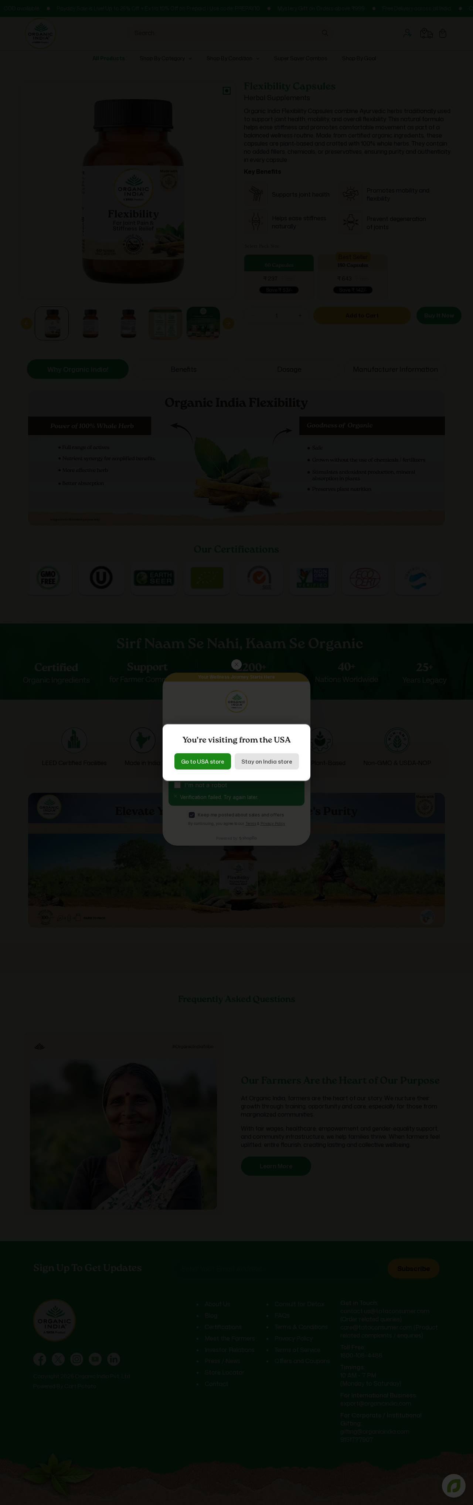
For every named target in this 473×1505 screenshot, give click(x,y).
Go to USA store (202, 761)
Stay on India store (266, 761)
